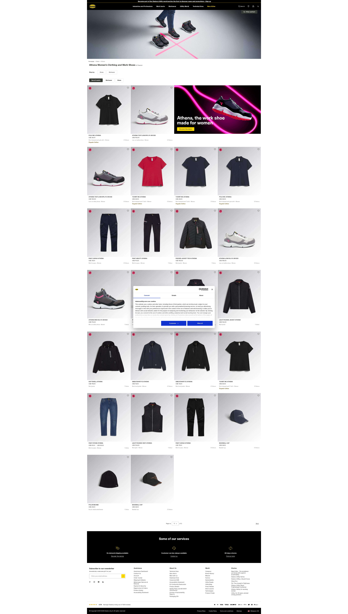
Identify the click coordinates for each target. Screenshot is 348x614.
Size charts (173, 573)
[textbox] (174, 523)
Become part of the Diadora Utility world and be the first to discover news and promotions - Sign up (174, 1)
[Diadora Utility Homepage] (92, 6)
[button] (211, 6)
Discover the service (117, 556)
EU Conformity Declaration (178, 584)
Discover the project (185, 129)
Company (208, 571)
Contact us (174, 556)
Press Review (209, 586)
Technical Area (174, 571)
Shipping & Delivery (140, 580)
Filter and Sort (250, 12)
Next (257, 523)
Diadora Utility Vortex (238, 577)
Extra (97, 61)
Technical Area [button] (198, 6)
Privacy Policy (201, 611)
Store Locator (209, 588)
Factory (207, 578)
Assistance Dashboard (141, 571)
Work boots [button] (160, 6)
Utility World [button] (184, 6)
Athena (103, 61)
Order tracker (138, 578)
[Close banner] (212, 289)
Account (136, 575)
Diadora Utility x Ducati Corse (240, 579)
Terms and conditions (226, 611)
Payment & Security (140, 586)
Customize (172, 323)
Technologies (209, 591)
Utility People (209, 582)
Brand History (209, 573)
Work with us (173, 575)
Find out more (230, 556)
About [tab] (201, 295)
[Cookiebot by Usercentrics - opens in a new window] (200, 289)
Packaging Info (174, 596)
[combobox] (175, 523)
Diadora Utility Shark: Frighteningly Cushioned (238, 586)
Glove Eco (234, 581)
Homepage (91, 61)
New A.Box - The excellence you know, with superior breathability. (239, 573)
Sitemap (239, 611)
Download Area (174, 578)
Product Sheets (174, 586)
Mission (207, 575)
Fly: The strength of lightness (240, 583)
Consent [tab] (147, 295)
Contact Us (137, 573)
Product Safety (138, 590)
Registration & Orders (141, 588)
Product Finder (210, 593)
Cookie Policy (213, 611)
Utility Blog (208, 584)
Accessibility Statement (141, 592)
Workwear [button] (172, 6)
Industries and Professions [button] (143, 6)
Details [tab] (174, 295)
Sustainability (209, 580)
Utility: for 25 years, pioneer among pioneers (239, 593)
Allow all (200, 323)
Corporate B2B (174, 580)
